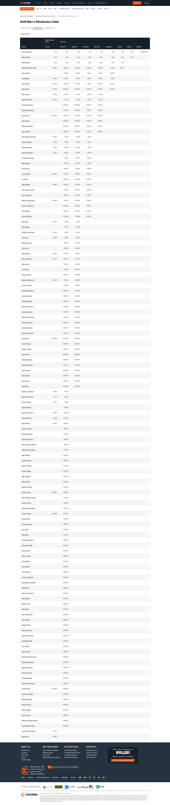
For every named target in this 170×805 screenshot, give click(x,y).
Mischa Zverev (26, 704)
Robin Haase (26, 375)
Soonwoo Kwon (27, 673)
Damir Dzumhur (27, 466)
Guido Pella (25, 89)
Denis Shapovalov (27, 413)
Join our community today (123, 760)
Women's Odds (25, 34)
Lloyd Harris (25, 646)
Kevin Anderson (27, 142)
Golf (87, 8)
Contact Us (25, 750)
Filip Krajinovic (26, 476)
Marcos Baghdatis (28, 290)
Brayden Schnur (27, 630)
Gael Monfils (26, 423)
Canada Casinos (71, 755)
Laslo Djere (25, 338)
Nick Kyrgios (26, 227)
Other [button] (106, 8)
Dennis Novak (26, 556)
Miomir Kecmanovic (28, 317)
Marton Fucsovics (27, 306)
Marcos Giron (26, 651)
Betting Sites (71, 747)
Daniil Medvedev (27, 147)
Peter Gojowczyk (27, 614)
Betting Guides (50, 747)
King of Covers (91, 753)
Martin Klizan (26, 598)
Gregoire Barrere (27, 359)
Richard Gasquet (27, 434)
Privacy (30, 777)
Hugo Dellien (26, 561)
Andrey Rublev (26, 275)
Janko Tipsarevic (27, 322)
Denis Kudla (25, 354)
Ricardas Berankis (27, 333)
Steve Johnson (26, 195)
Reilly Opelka (26, 163)
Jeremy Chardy (27, 285)
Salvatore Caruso (27, 667)
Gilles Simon (25, 264)
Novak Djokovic (27, 52)
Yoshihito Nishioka (27, 540)
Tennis (93, 8)
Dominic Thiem (26, 402)
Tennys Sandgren (27, 105)
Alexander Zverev (27, 397)
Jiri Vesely (25, 179)
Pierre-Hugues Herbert (29, 444)
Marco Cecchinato (27, 593)
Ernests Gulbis (26, 471)
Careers (24, 753)
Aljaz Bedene (26, 455)
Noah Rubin (25, 609)
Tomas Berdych (27, 418)
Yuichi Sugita (26, 620)
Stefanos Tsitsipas (28, 391)
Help (23, 777)
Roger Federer (26, 57)
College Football (64, 8)
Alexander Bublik (27, 545)
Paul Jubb (25, 529)
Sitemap (64, 777)
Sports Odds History (26, 16)
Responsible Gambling (51, 757)
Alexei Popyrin (26, 344)
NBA (44, 8)
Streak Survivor (92, 750)
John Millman (26, 211)
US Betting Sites (71, 750)
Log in (146, 3)
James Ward (26, 566)
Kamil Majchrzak (27, 641)
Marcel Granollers (27, 365)
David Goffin (26, 84)
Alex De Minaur (26, 259)
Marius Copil (26, 482)
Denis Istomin (26, 551)
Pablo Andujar (26, 710)
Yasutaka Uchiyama (28, 683)
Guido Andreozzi (27, 699)
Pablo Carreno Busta (28, 450)
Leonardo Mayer (27, 312)
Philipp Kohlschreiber (28, 508)
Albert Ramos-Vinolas (29, 497)
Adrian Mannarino (27, 439)
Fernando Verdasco (28, 110)
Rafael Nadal (26, 62)
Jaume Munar (26, 572)
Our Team (24, 755)
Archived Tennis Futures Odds (45, 16)
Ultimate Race (91, 755)
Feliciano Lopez (27, 243)
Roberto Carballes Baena (30, 720)
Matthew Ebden (27, 487)
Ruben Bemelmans (28, 662)
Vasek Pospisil (26, 513)
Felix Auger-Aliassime (29, 137)
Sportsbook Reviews (50, 750)
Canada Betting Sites (72, 753)
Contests (91, 747)
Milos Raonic (26, 94)
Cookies (55, 777)
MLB (50, 8)
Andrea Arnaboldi (27, 694)
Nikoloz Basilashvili (28, 280)
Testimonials (25, 760)
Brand (23, 757)
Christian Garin (26, 460)
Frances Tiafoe (26, 428)
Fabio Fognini (26, 184)
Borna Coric (25, 736)
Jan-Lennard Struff (28, 190)
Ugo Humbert (26, 131)
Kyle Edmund (26, 253)
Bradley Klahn (26, 625)
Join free (137, 3)
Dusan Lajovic (26, 492)
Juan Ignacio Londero (29, 582)
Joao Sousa (25, 121)
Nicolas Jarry (26, 604)
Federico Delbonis (27, 635)
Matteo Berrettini (27, 99)
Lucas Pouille (26, 174)
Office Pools (90, 757)
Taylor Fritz (25, 248)
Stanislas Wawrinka (28, 232)
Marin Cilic (25, 222)
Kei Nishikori (25, 78)
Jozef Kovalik (26, 689)
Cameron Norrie (27, 296)
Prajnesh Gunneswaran (29, 657)
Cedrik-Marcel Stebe (28, 726)
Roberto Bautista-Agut (29, 68)
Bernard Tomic (26, 503)
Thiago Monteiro (27, 678)
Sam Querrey (26, 73)
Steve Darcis (26, 381)
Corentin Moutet (27, 328)
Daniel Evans (26, 168)
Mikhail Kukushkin (27, 126)
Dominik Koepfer (27, 301)
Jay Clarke (25, 386)
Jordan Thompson (27, 577)
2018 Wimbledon (26, 28)
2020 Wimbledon (49, 28)
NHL (55, 8)
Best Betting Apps (71, 757)
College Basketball (78, 8)
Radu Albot (25, 535)
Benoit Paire (25, 115)
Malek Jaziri (25, 588)
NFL (38, 8)
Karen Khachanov (27, 153)
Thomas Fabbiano (27, 206)
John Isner (25, 237)
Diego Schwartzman (28, 200)
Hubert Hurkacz (27, 216)
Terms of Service (42, 777)
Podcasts (46, 755)
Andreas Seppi (26, 349)
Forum (73, 777)
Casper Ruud (26, 519)
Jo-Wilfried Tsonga (28, 158)
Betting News (48, 753)
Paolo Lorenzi (26, 715)
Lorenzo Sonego (27, 524)
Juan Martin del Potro (29, 731)
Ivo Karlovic (25, 269)
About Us (25, 747)
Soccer (99, 8)
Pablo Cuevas (26, 370)
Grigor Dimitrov (26, 407)
